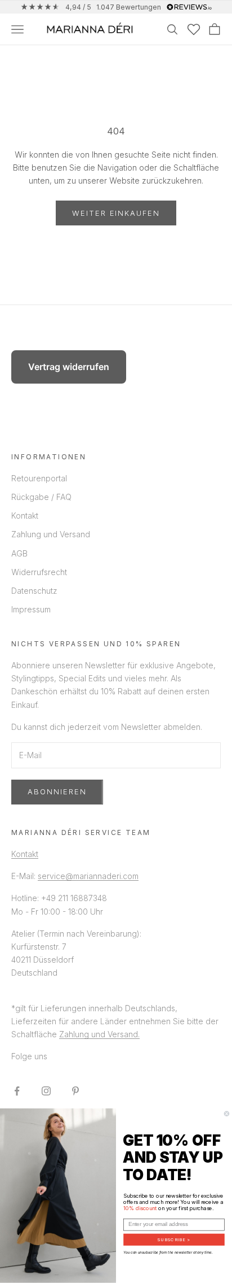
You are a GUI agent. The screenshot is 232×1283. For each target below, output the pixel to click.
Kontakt (24, 515)
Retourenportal (39, 478)
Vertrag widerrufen (68, 366)
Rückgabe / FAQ (41, 497)
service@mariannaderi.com (88, 876)
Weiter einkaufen (116, 213)
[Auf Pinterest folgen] (75, 1091)
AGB (19, 553)
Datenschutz (34, 590)
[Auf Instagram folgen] (46, 1091)
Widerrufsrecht (39, 572)
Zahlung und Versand (50, 534)
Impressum (31, 609)
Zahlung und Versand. (99, 1034)
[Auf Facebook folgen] (17, 1091)
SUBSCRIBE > (173, 1239)
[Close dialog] (227, 1114)
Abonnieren (57, 791)
